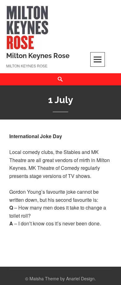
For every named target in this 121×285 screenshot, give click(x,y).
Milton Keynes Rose (37, 56)
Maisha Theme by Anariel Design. (62, 278)
